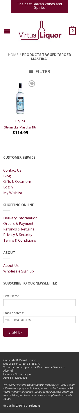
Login (8, 187)
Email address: (13, 313)
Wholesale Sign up (18, 271)
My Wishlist (12, 192)
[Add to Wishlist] (32, 83)
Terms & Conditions (19, 240)
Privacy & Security (17, 234)
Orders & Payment (18, 223)
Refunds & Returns (18, 229)
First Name (11, 296)
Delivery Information (20, 218)
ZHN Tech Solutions (28, 406)
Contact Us (12, 170)
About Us (11, 265)
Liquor (20, 121)
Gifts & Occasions (17, 181)
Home (13, 54)
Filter (42, 71)
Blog (7, 176)
